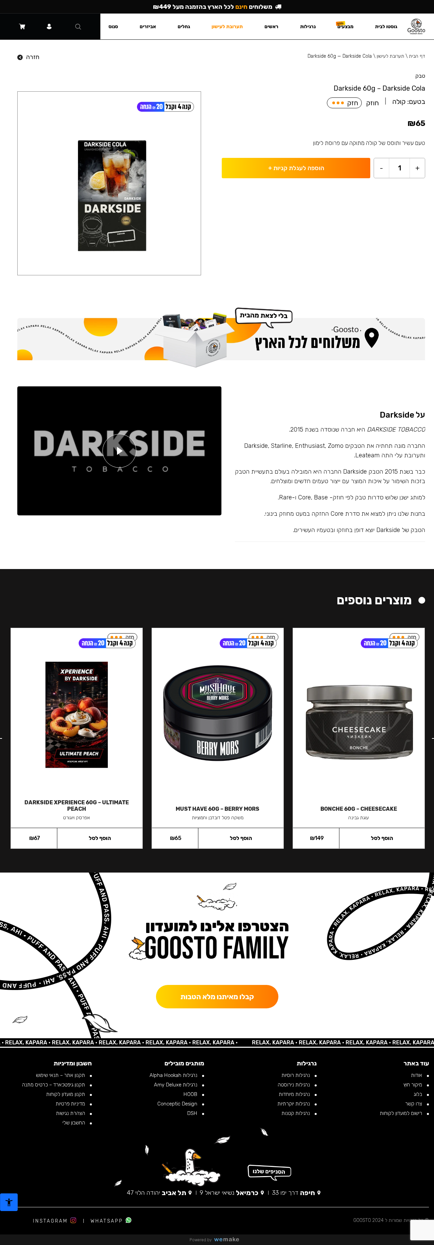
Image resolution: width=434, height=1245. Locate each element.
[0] (22, 26)
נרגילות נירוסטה (294, 1085)
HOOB (191, 1094)
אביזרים (148, 27)
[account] (49, 26)
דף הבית (417, 56)
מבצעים (345, 27)
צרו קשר (414, 1104)
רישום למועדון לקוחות (401, 1113)
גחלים (184, 27)
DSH (193, 1113)
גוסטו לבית (386, 27)
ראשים (271, 27)
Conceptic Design (178, 1104)
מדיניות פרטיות (71, 1104)
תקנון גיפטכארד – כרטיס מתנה (54, 1085)
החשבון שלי (74, 1123)
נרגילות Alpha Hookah (174, 1075)
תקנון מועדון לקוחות (66, 1094)
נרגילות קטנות (296, 1113)
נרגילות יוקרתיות (294, 1104)
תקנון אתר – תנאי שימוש (61, 1075)
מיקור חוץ (413, 1085)
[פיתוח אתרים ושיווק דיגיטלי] (229, 1239)
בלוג (418, 1094)
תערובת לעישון (390, 56)
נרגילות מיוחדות (295, 1094)
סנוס (113, 27)
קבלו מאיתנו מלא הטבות (217, 996)
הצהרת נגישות (71, 1113)
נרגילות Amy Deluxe (176, 1085)
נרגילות (308, 27)
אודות (417, 1075)
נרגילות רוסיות (296, 1075)
